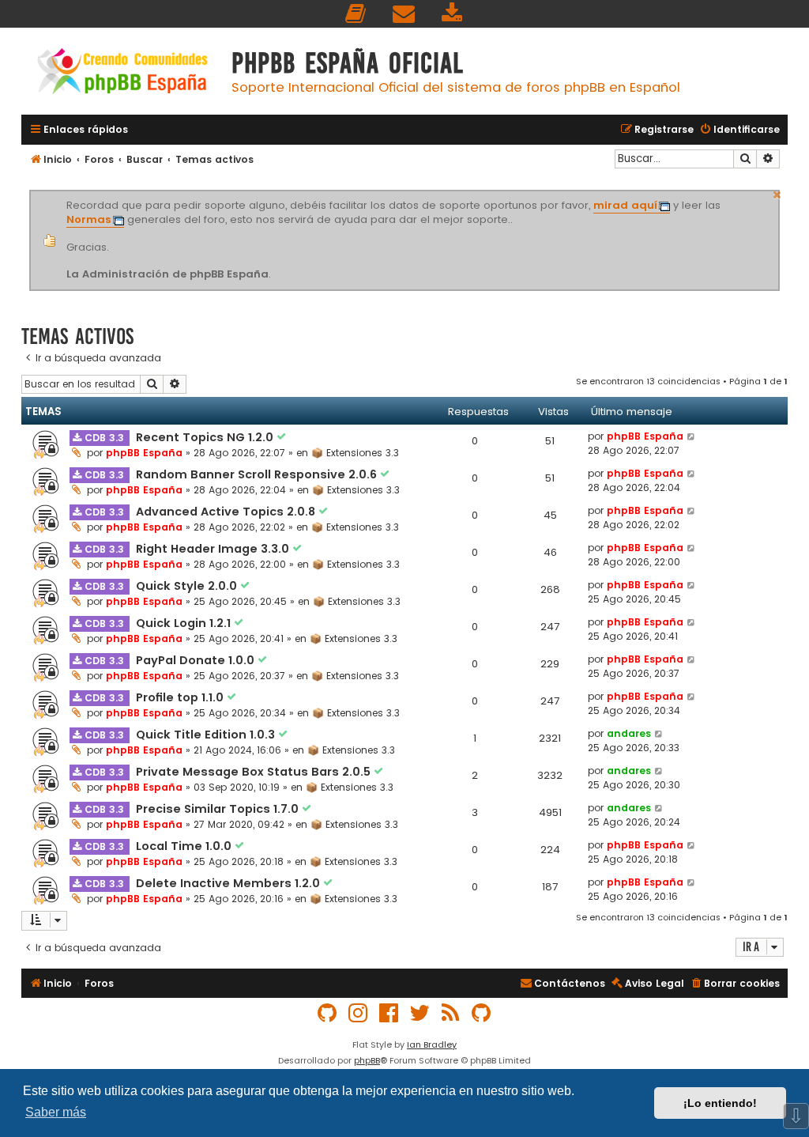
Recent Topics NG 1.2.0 (206, 437)
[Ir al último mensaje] (692, 436)
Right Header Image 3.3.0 (214, 549)
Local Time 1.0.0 (185, 846)
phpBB (367, 1060)
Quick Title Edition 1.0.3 (207, 734)
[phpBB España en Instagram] (358, 1013)
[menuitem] (356, 14)
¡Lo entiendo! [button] (720, 1103)
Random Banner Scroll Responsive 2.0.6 (258, 474)
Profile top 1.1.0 (181, 697)
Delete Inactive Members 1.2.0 (229, 883)
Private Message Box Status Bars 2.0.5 (255, 772)
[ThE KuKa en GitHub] (482, 1013)
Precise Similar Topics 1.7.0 (219, 809)
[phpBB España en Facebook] (389, 1013)
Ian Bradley (432, 1044)
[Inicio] (122, 73)
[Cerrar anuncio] (777, 193)
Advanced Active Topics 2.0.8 (227, 511)
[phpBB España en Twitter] (420, 1013)
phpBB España (144, 452)
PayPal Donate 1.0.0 (197, 660)
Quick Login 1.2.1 (185, 623)
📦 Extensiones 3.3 (355, 452)
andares (629, 733)
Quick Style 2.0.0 (188, 586)
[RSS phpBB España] (451, 1013)
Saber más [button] (55, 1112)
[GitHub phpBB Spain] (328, 1013)
